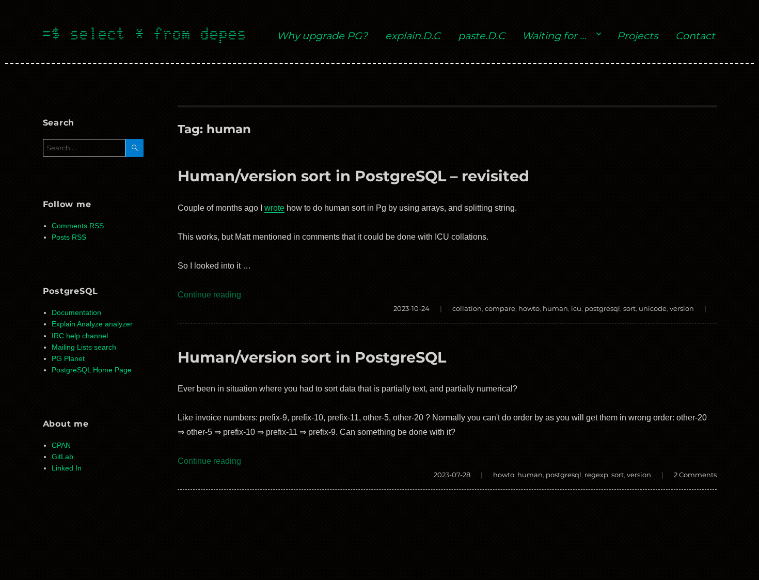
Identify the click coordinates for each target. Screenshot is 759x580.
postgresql (602, 308)
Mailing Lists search (84, 347)
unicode (653, 308)
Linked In (67, 468)
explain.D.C (412, 35)
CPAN (61, 445)
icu (576, 308)
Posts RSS (69, 237)
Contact (695, 35)
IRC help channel (80, 336)
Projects (637, 35)
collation (467, 308)
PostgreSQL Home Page (92, 370)
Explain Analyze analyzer (92, 324)
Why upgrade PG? (322, 35)
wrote (274, 207)
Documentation (76, 313)
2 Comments (695, 475)
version (682, 308)
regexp (596, 475)
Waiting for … (554, 35)
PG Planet (68, 359)
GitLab (62, 457)
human (555, 308)
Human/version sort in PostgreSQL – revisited (353, 176)
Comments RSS (78, 226)
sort (629, 308)
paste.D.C (481, 35)
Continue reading (209, 294)
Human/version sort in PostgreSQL (312, 357)
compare (500, 308)
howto (529, 308)
